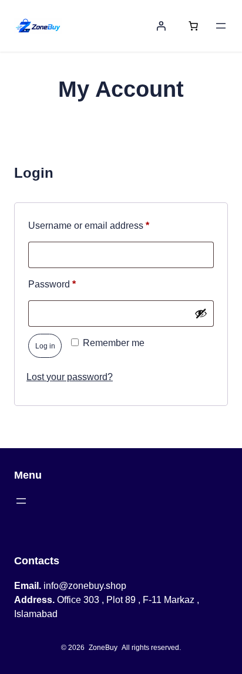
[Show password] (200, 313)
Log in (45, 346)
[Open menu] (221, 26)
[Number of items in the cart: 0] (193, 26)
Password (71, 284)
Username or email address (107, 225)
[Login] (161, 26)
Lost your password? (69, 377)
